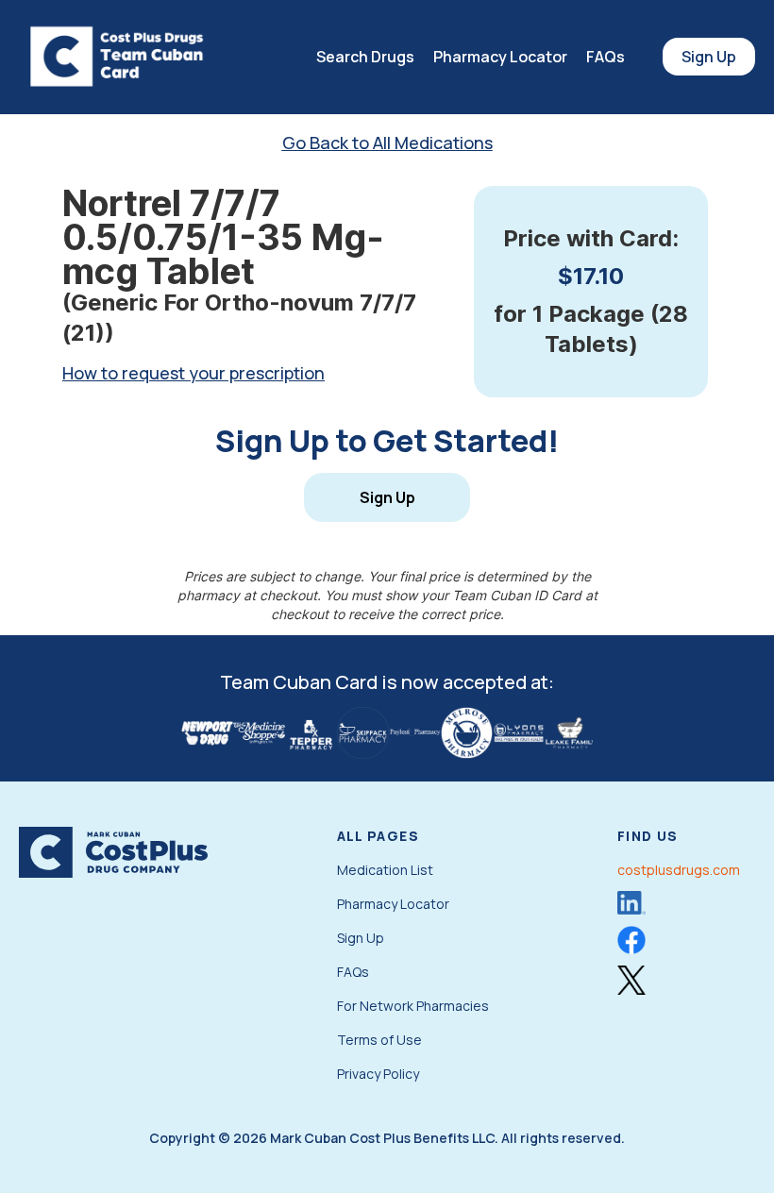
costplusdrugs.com (678, 870)
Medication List (385, 870)
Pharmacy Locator (500, 56)
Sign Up (708, 56)
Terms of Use (379, 1040)
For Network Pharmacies (413, 1006)
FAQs (605, 56)
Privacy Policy (378, 1074)
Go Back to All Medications (387, 142)
